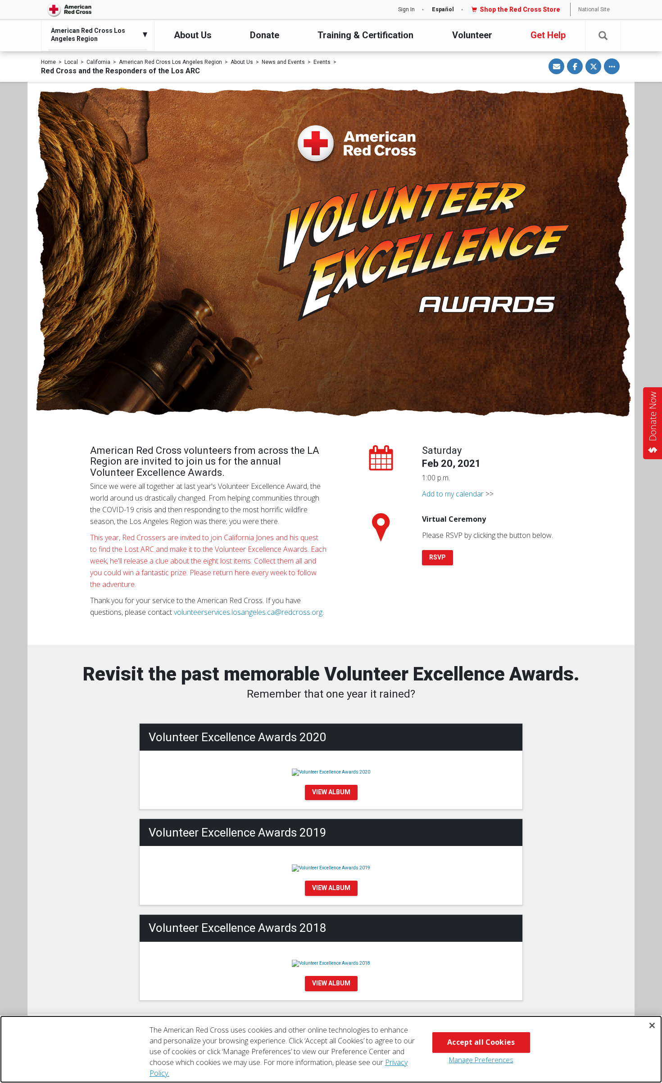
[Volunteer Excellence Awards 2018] (331, 963)
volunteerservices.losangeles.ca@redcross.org (248, 612)
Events (322, 62)
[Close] (652, 1025)
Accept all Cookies (481, 1042)
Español (443, 9)
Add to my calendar (453, 494)
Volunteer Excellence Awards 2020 (237, 737)
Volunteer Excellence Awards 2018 (237, 928)
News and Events (283, 62)
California (98, 62)
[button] (603, 35)
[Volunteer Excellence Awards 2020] (331, 772)
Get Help (548, 35)
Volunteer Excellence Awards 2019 (237, 832)
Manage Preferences (481, 1059)
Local (71, 62)
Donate (264, 35)
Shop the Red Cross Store (520, 9)
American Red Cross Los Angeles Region (170, 62)
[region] (331, 1049)
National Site (594, 9)
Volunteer (472, 35)
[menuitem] (95, 34)
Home (48, 62)
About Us (193, 35)
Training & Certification (365, 35)
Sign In (406, 9)
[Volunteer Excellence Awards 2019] (331, 867)
